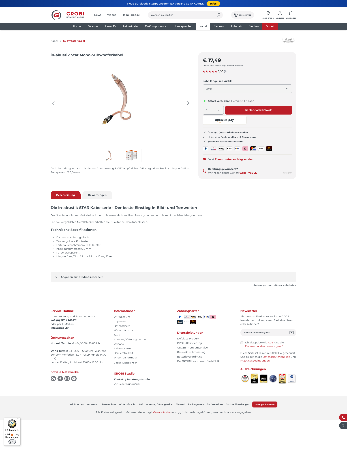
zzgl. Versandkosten (232, 65)
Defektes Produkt (188, 338)
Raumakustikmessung (191, 352)
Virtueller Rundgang (127, 384)
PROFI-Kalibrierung (189, 343)
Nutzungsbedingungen (255, 360)
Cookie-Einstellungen (125, 362)
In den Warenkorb (258, 110)
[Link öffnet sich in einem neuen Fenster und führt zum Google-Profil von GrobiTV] (53, 378)
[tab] (66, 195)
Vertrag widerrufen (265, 404)
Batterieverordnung (189, 356)
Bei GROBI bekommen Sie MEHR (198, 361)
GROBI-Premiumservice (192, 347)
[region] (121, 111)
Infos (213, 3)
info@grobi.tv (59, 327)
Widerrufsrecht (123, 330)
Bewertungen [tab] (97, 195)
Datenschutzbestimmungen (263, 346)
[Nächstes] (188, 103)
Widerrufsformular (126, 357)
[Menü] (18, 419)
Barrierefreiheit (123, 353)
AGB (117, 335)
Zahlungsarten (123, 348)
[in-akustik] (284, 40)
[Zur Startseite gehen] (68, 15)
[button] (225, 120)
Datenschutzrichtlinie (276, 356)
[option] (111, 155)
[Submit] (292, 332)
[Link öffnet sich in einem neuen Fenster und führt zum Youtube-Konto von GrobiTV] (74, 378)
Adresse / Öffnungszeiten (130, 339)
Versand (119, 344)
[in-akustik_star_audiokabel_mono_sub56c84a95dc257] (120, 100)
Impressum (121, 321)
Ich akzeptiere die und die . (264, 344)
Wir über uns (122, 316)
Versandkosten (162, 412)
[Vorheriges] (53, 103)
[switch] (12, 442)
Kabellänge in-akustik (217, 81)
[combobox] (181, 15)
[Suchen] (218, 15)
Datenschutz (122, 326)
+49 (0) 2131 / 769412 (64, 320)
